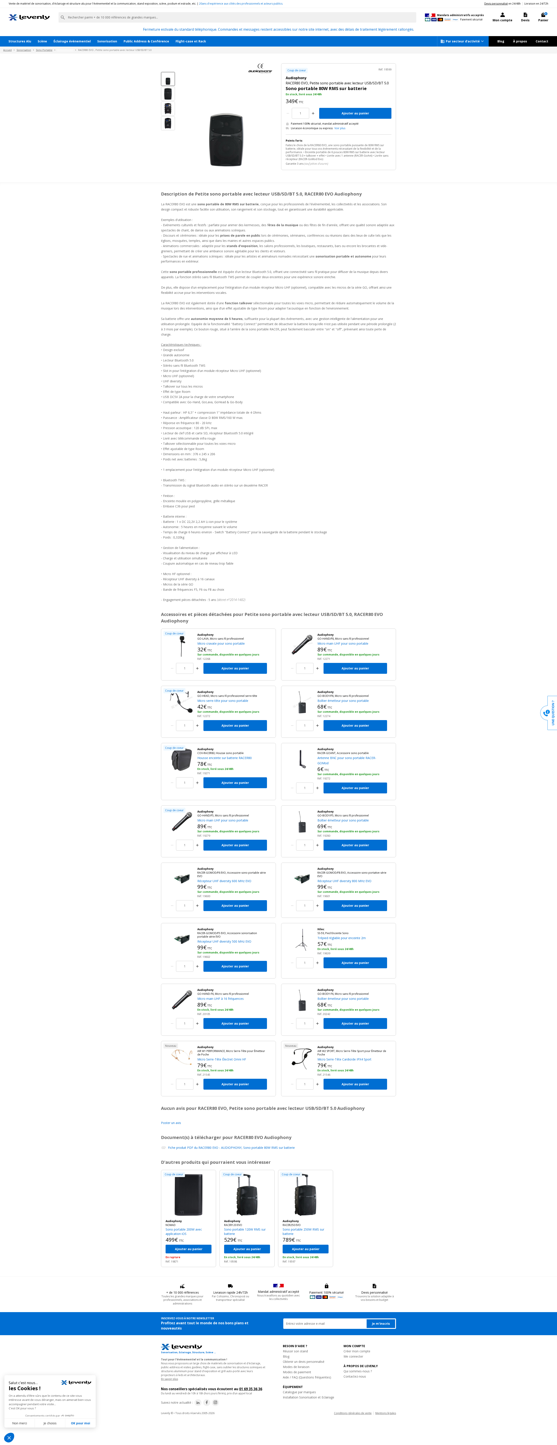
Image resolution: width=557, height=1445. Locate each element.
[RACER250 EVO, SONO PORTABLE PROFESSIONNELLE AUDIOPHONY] (306, 1195)
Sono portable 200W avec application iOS (184, 1231)
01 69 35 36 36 (250, 1388)
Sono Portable (44, 50)
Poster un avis (171, 1123)
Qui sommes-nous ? (358, 1371)
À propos (520, 41)
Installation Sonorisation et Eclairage (308, 1397)
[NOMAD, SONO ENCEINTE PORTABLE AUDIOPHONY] (188, 1195)
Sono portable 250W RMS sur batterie (303, 1231)
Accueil (7, 50)
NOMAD (171, 1225)
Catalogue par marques (299, 1392)
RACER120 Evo (233, 1225)
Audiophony (174, 1221)
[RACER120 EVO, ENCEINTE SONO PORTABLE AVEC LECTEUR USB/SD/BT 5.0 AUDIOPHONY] (247, 1195)
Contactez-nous (355, 1376)
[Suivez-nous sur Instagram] (215, 1402)
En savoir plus (169, 1379)
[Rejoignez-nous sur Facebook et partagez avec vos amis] (206, 1402)
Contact (542, 41)
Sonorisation (107, 41)
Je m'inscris (381, 1323)
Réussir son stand (295, 1351)
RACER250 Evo (292, 1225)
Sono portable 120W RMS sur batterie (245, 1231)
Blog (500, 41)
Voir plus (339, 128)
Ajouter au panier (355, 113)
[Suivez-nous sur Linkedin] (198, 1402)
